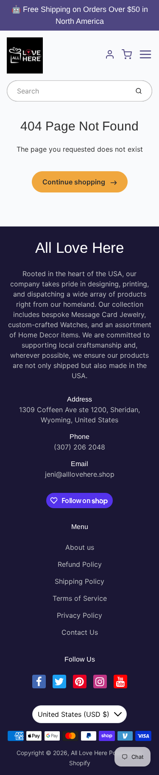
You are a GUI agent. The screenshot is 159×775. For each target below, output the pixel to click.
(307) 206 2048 (79, 447)
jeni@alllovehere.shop (79, 474)
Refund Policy (80, 564)
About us (79, 547)
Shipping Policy (79, 581)
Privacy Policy (79, 615)
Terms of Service (80, 598)
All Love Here (79, 247)
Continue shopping (74, 182)
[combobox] (67, 91)
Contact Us (79, 632)
